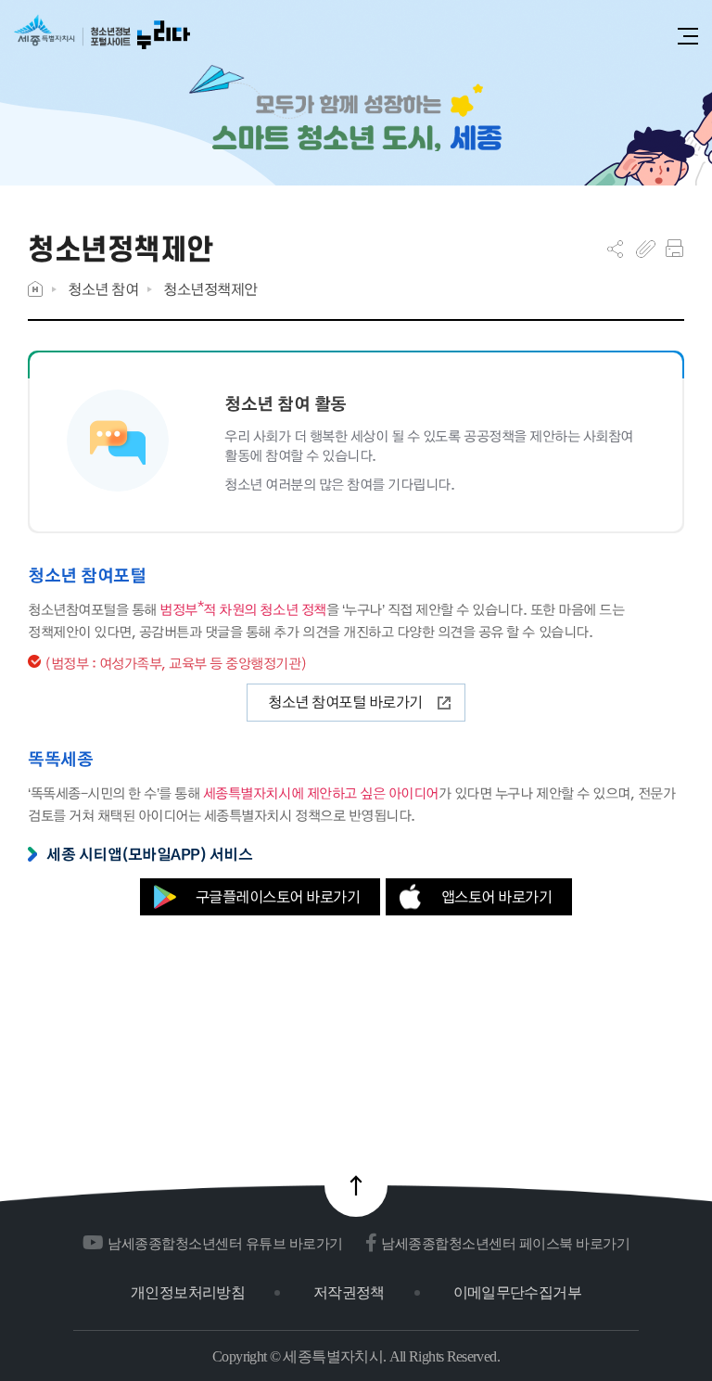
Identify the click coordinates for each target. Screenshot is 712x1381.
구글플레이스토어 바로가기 (278, 896)
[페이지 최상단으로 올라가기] (356, 1185)
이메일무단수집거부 (517, 1292)
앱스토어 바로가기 (497, 896)
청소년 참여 (103, 289)
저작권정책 (349, 1292)
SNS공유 (615, 248)
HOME (35, 289)
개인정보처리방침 (188, 1292)
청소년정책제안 (210, 289)
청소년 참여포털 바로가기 (345, 701)
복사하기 (645, 248)
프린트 (674, 248)
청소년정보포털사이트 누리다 (102, 38)
